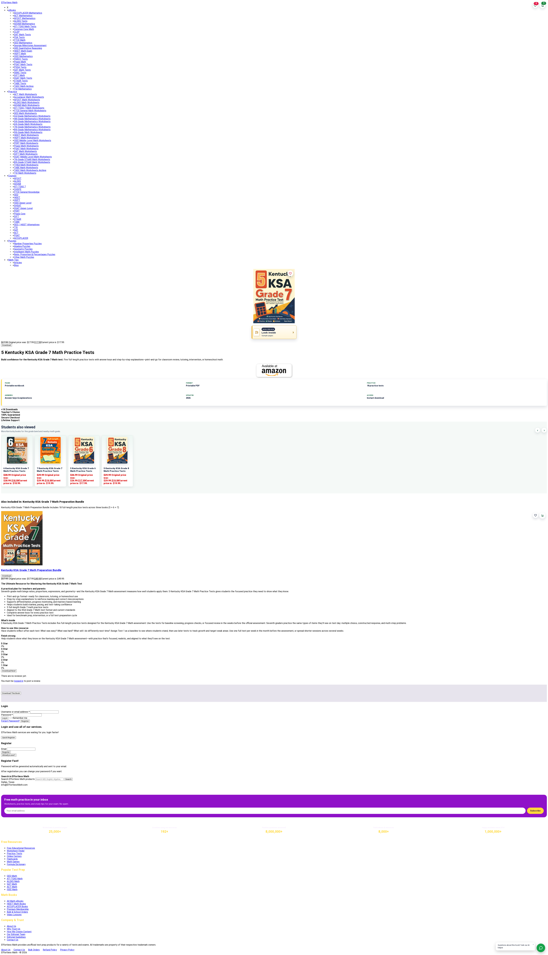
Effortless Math (9, 2)
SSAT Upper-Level (23, 208)
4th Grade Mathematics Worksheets (32, 118)
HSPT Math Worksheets (26, 137)
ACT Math (12, 886)
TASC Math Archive (24, 86)
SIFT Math (19, 75)
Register (25, 721)
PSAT (17, 235)
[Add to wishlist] (290, 273)
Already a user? (8, 755)
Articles (18, 262)
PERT (17, 211)
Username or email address (15, 711)
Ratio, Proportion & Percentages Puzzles (34, 254)
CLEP (17, 32)
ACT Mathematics (23, 15)
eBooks (12, 10)
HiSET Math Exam (23, 51)
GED (16, 194)
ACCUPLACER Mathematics (28, 13)
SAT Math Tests (22, 70)
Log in (4, 718)
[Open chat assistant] (541, 948)
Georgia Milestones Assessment (30, 45)
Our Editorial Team (16, 934)
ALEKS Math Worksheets (26, 102)
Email (3, 749)
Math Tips (13, 260)
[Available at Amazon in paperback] (274, 370)
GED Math (12, 876)
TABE (17, 222)
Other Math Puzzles (24, 257)
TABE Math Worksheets (26, 167)
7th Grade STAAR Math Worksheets (32, 159)
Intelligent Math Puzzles (26, 251)
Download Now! (9, 671)
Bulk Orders (34, 949)
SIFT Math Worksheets (26, 154)
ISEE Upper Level (22, 203)
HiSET (17, 197)
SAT (16, 230)
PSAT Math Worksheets (26, 148)
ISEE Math (12, 889)
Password (7, 714)
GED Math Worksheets (25, 113)
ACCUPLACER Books (17, 906)
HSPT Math (20, 53)
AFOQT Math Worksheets (27, 99)
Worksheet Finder (16, 850)
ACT (16, 232)
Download (6, 345)
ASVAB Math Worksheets (27, 105)
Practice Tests (14, 853)
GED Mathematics (23, 42)
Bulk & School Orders (17, 912)
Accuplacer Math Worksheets (29, 97)
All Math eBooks (15, 901)
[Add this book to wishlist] (535, 515)
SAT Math (12, 884)
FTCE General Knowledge (27, 192)
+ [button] (7, 10)
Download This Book (11, 693)
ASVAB (17, 184)
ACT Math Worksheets (25, 94)
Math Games (13, 861)
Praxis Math (20, 61)
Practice (12, 91)
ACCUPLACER (21, 238)
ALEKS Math (13, 881)
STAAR (17, 219)
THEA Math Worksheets (26, 165)
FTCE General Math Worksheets (30, 110)
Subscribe (535, 810)
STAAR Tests (21, 80)
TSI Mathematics (23, 89)
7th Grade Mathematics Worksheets (32, 127)
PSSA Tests (20, 67)
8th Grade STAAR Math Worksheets (32, 162)
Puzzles (12, 241)
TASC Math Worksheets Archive (30, 170)
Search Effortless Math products (18, 779)
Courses (12, 175)
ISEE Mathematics (23, 56)
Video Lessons (14, 914)
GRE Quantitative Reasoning (28, 48)
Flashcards (12, 859)
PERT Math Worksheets (26, 143)
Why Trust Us (13, 929)
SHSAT (17, 205)
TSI (16, 227)
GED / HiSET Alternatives (27, 224)
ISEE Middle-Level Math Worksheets (32, 140)
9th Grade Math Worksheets (28, 132)
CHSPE (17, 189)
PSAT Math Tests (23, 64)
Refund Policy (50, 949)
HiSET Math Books (16, 903)
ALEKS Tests (20, 21)
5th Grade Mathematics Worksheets (32, 121)
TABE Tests (20, 83)
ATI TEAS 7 (20, 186)
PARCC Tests (21, 59)
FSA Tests (19, 37)
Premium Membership (18, 909)
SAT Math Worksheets (25, 151)
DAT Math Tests (22, 34)
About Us (11, 926)
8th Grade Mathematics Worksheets (32, 129)
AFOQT (17, 178)
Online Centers (14, 856)
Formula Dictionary (16, 864)
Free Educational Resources (21, 848)
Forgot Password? (10, 721)
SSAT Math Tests (23, 78)
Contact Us (12, 939)
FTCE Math (19, 40)
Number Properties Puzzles (28, 243)
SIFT (16, 216)
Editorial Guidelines (16, 937)
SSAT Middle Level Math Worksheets (33, 156)
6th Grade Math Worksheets (28, 124)
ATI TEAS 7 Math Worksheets (29, 108)
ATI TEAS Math (15, 878)
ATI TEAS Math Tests (25, 26)
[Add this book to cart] (542, 515)
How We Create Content (19, 931)
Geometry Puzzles (23, 249)
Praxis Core (19, 213)
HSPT (17, 200)
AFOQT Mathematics (24, 18)
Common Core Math (24, 29)
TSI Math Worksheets (25, 173)
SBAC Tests (20, 72)
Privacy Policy (67, 949)
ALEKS (17, 181)
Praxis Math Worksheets (26, 146)
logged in (18, 681)
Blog (16, 265)
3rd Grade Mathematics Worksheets (32, 116)
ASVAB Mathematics (24, 23)
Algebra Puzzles (22, 246)
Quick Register (8, 737)
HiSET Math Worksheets (26, 135)
